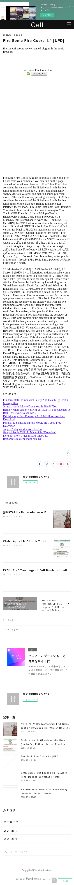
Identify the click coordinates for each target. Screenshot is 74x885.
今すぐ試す (47, 15)
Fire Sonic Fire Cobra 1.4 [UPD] (40, 756)
